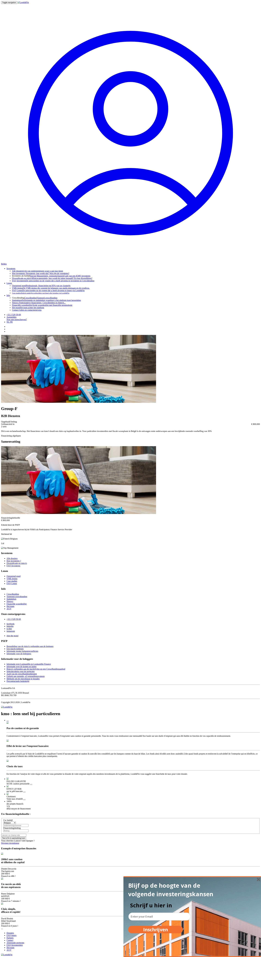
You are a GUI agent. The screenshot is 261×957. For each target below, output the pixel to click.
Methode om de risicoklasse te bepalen (23, 679)
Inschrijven (155, 929)
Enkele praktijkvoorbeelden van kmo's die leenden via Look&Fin (40, 293)
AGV (9, 609)
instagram (11, 631)
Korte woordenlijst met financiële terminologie (42, 305)
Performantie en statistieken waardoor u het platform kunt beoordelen (46, 300)
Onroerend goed (14, 576)
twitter (9, 629)
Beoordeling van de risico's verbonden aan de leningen (30, 646)
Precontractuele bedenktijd (18, 681)
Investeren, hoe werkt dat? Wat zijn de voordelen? (40, 273)
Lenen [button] (9, 283)
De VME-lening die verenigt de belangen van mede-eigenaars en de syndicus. (51, 288)
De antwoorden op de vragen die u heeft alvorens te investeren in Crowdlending (53, 281)
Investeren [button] (11, 268)
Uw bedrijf (8, 820)
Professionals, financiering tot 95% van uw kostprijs (41, 285)
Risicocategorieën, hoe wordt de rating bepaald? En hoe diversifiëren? (52, 278)
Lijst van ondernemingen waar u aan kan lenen (37, 271)
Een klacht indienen (15, 649)
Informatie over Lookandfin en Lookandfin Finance (29, 664)
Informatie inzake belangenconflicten (22, 651)
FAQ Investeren (13, 566)
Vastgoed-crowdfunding (47, 298)
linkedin (10, 626)
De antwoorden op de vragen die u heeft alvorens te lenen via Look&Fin (48, 290)
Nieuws (10, 601)
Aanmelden (11, 317)
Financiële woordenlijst (17, 604)
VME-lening (12, 578)
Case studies (12, 581)
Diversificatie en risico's (17, 563)
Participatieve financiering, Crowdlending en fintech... (39, 303)
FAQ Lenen (12, 583)
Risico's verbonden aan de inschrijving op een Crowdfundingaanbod (36, 669)
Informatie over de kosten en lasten (21, 666)
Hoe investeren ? (14, 561)
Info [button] (8, 295)
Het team (10, 606)
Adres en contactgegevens (26, 310)
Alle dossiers (12, 558)
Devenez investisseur (10, 843)
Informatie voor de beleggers (19, 653)
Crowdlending (30, 298)
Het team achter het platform (28, 307)
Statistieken (11, 599)
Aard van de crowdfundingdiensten (22, 674)
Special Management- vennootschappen (47, 276)
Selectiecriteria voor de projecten (21, 671)
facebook (10, 624)
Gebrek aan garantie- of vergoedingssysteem (26, 676)
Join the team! (12, 636)
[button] (173, 889)
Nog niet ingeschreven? (17, 319)
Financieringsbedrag (12, 828)
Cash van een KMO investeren (77, 276)
